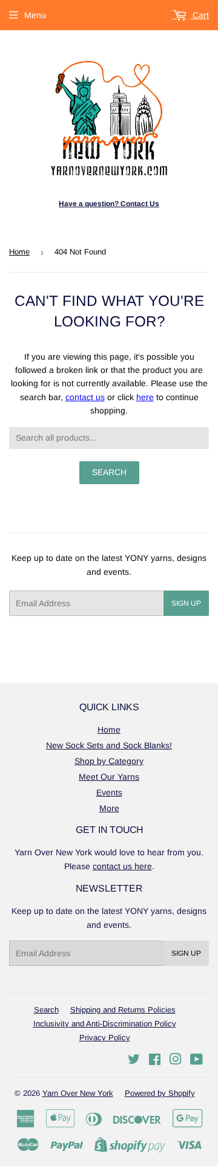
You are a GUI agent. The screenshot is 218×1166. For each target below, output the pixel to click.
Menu (35, 15)
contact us (85, 397)
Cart (199, 15)
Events (109, 792)
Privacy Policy (104, 1037)
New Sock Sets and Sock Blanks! (109, 745)
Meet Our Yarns (109, 777)
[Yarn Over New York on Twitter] (134, 1061)
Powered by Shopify (160, 1093)
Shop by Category (109, 761)
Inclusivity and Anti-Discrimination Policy (104, 1023)
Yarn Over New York (77, 1093)
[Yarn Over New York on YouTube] (196, 1061)
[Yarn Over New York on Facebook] (154, 1061)
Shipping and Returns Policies (123, 1009)
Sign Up (186, 603)
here (145, 397)
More (109, 808)
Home (19, 251)
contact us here (122, 866)
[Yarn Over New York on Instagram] (176, 1061)
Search (46, 1009)
